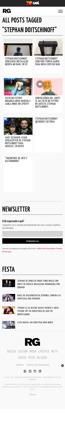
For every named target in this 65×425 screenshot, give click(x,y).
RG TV (54, 351)
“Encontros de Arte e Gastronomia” (16, 160)
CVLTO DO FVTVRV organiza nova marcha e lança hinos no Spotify (18, 101)
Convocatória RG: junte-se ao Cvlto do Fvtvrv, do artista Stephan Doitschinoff (48, 102)
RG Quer (42, 357)
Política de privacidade (38, 365)
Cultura (23, 351)
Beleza (11, 351)
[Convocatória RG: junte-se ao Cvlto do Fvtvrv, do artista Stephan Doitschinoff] (48, 94)
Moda (33, 351)
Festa (31, 357)
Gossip (22, 357)
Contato (20, 365)
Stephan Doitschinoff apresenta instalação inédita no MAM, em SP (16, 61)
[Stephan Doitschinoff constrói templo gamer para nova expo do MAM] (48, 54)
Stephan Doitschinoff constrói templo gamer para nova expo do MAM (47, 61)
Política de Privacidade (46, 248)
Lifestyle (43, 351)
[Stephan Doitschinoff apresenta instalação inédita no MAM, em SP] (18, 54)
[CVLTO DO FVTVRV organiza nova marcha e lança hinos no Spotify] (18, 94)
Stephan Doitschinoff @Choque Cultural (46, 120)
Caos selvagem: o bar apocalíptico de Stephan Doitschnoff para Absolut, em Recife (18, 142)
